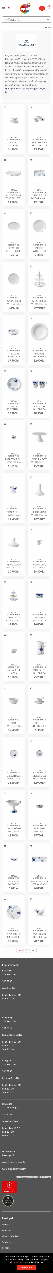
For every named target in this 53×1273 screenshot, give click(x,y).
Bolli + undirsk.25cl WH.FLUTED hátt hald (39, 724)
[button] (5, 107)
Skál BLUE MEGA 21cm (39, 830)
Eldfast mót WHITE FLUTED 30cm (13, 197)
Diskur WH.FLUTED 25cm (39, 249)
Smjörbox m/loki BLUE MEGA (39, 619)
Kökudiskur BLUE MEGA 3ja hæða (13, 619)
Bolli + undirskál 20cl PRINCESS (14, 144)
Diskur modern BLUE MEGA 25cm (14, 408)
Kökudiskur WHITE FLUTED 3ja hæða (39, 302)
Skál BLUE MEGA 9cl (13, 883)
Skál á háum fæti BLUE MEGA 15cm (13, 830)
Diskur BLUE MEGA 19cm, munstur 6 (39, 777)
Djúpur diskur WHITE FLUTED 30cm (39, 355)
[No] (49, 1263)
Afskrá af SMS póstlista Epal (33, 1177)
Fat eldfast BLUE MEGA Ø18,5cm (14, 355)
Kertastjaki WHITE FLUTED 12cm (39, 513)
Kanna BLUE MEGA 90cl (39, 566)
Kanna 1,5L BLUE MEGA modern (39, 672)
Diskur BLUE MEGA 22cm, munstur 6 (14, 777)
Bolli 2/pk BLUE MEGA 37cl (39, 408)
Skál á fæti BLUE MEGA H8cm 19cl (13, 513)
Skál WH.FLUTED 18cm (13, 724)
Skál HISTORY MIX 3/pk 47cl (39, 144)
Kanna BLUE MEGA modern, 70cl (14, 672)
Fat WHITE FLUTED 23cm (13, 249)
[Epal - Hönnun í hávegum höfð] (25, 8)
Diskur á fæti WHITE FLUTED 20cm (39, 461)
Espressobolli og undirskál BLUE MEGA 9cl (13, 461)
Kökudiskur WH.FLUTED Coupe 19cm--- (13, 302)
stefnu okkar (18, 1262)
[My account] (9, 8)
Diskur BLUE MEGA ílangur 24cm (39, 197)
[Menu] (3, 8)
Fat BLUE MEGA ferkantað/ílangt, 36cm (39, 883)
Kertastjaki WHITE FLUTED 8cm (13, 566)
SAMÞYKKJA (26, 1267)
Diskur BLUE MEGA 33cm (14, 935)
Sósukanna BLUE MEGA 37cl (39, 936)
